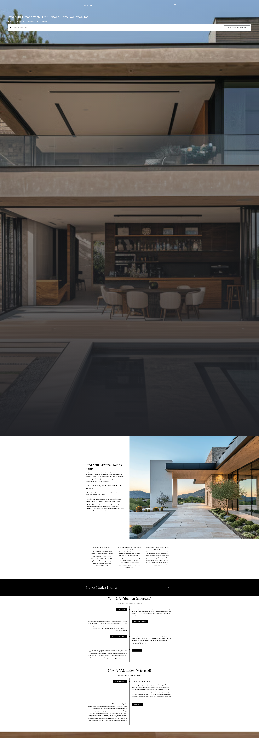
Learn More (166, 587)
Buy (166, 4)
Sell (162, 4)
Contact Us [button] (129, 574)
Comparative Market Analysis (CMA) (141, 684)
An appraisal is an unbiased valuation (97, 706)
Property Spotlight (126, 4)
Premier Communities (138, 4)
